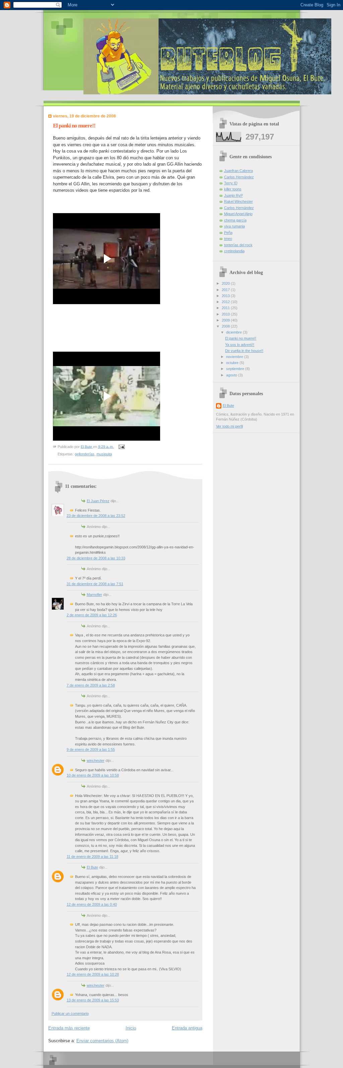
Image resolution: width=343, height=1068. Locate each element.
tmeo (228, 239)
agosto (232, 375)
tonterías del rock (238, 245)
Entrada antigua (187, 1028)
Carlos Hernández (239, 177)
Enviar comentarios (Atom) (102, 1040)
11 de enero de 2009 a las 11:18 (92, 857)
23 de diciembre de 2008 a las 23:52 (96, 516)
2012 (226, 302)
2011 (226, 308)
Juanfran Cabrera (238, 171)
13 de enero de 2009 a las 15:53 (93, 1000)
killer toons (233, 189)
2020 (226, 283)
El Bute (92, 867)
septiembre (235, 369)
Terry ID (230, 183)
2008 (226, 326)
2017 (226, 290)
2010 (226, 314)
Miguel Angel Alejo (238, 214)
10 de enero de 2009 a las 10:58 (93, 775)
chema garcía (235, 220)
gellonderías (84, 454)
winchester (96, 761)
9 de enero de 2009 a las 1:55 (91, 749)
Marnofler (94, 595)
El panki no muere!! (240, 338)
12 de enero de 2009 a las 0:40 (92, 904)
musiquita (104, 454)
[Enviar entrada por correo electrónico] (121, 446)
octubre (232, 363)
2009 (226, 320)
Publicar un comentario (70, 1013)
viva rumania (234, 226)
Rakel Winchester (238, 201)
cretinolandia (234, 251)
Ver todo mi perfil (229, 426)
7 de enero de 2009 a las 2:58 (91, 685)
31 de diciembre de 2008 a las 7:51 (95, 584)
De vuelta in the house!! (244, 351)
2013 (226, 296)
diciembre (234, 332)
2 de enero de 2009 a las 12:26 (92, 615)
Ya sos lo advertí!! (239, 345)
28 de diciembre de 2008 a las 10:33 (96, 558)
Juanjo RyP (233, 195)
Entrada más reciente (69, 1028)
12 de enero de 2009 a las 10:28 (93, 974)
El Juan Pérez (98, 501)
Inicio (131, 1028)
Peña (228, 233)
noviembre (235, 357)
